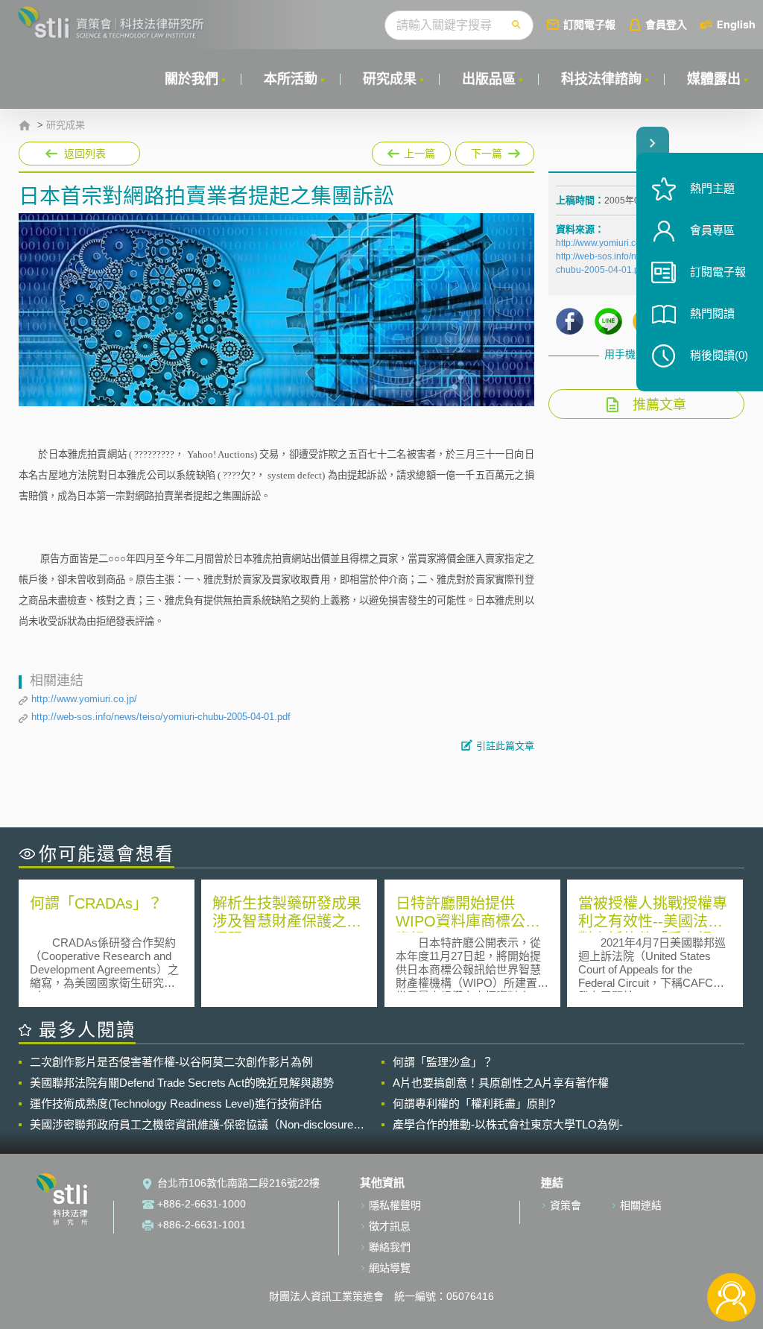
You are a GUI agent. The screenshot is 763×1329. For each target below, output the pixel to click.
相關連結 (641, 1205)
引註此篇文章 (505, 745)
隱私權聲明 (395, 1205)
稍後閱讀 (719, 355)
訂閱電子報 (589, 24)
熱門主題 (712, 188)
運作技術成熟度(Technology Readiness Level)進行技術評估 (176, 1103)
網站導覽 (390, 1268)
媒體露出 (714, 79)
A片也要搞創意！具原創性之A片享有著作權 (501, 1082)
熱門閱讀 (712, 313)
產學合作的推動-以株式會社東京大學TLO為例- (508, 1124)
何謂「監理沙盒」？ (443, 1061)
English (736, 24)
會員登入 (666, 24)
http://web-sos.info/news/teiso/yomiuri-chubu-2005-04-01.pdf (161, 716)
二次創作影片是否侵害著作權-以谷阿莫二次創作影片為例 (171, 1061)
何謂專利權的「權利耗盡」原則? (474, 1103)
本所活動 (290, 79)
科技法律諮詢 (601, 79)
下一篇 (478, 151)
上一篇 (411, 151)
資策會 (565, 1205)
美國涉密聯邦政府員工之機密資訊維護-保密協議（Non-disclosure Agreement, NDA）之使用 (191, 1124)
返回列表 (85, 154)
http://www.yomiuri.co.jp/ (84, 698)
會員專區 (712, 230)
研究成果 (390, 79)
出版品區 (489, 79)
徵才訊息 (390, 1226)
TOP (731, 1248)
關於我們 (191, 79)
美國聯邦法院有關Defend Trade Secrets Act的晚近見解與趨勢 (182, 1082)
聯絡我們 (390, 1247)
